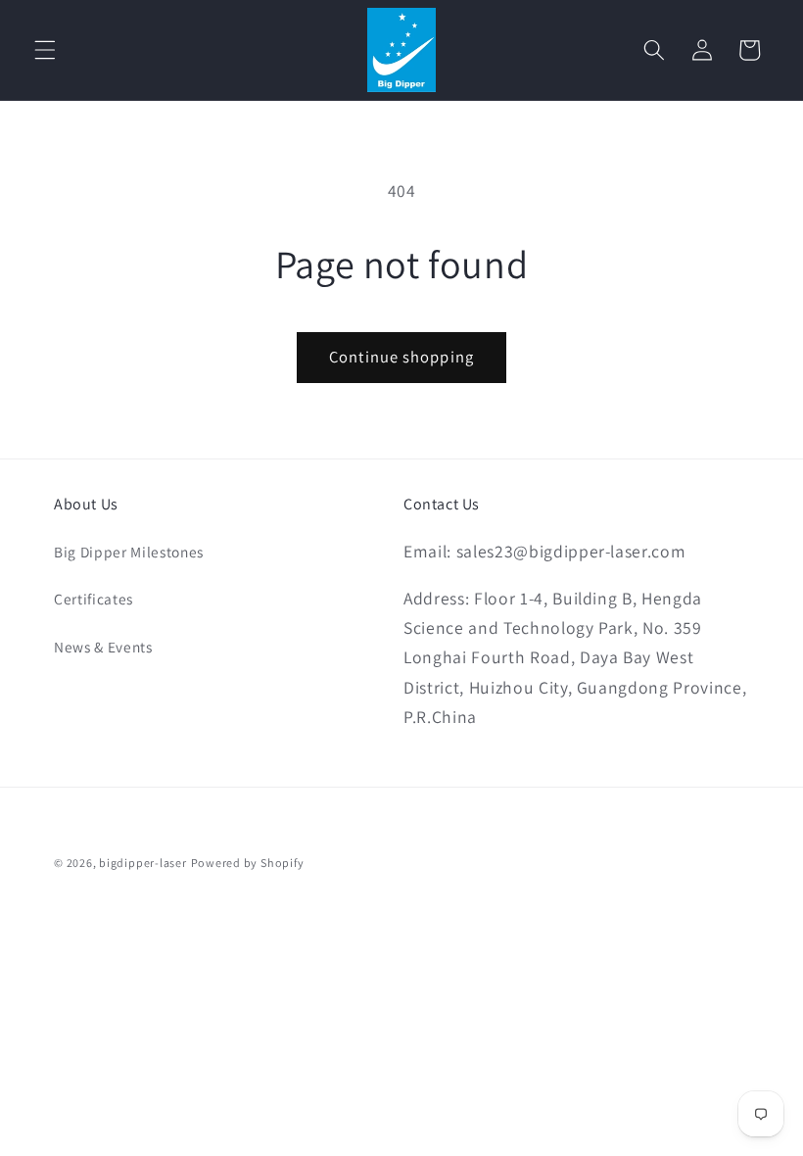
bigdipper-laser (143, 862)
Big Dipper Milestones (129, 551)
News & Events (103, 646)
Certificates (93, 598)
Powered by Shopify (248, 862)
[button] (45, 49)
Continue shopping (401, 356)
